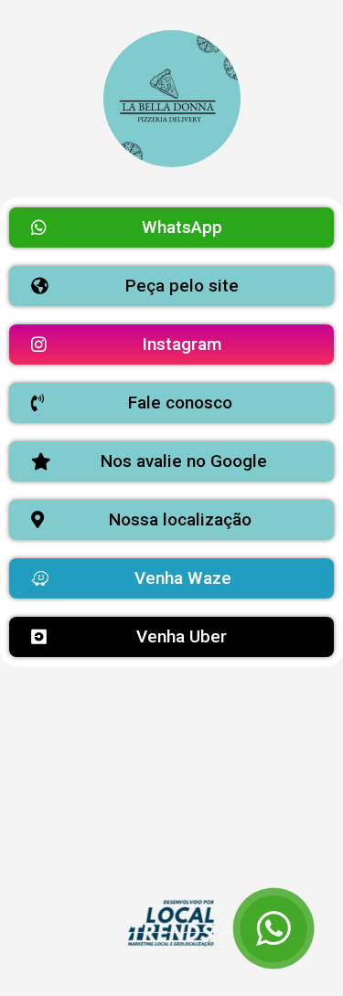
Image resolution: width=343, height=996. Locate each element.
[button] (171, 227)
